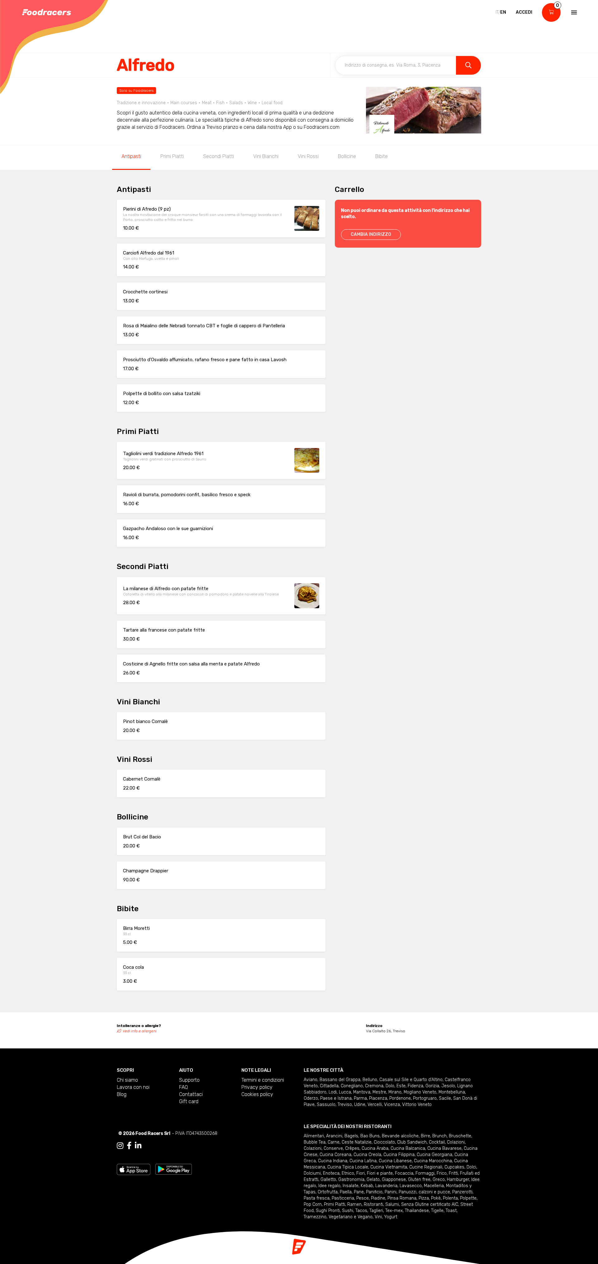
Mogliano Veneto (420, 1092)
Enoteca (331, 1173)
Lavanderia (386, 1185)
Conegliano (352, 1086)
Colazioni (456, 1142)
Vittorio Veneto (417, 1104)
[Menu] (573, 12)
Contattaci (191, 1094)
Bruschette (460, 1136)
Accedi (524, 12)
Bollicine (347, 156)
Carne (333, 1142)
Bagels (351, 1136)
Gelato (373, 1179)
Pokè (436, 1198)
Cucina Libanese (395, 1161)
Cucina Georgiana (434, 1154)
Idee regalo (329, 1185)
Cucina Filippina (399, 1154)
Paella (346, 1192)
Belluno (370, 1079)
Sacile (445, 1098)
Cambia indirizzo (371, 234)
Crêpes (352, 1148)
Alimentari (314, 1136)
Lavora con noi (133, 1087)
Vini (378, 1217)
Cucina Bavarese (444, 1148)
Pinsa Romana (401, 1198)
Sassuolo (326, 1104)
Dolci (471, 1167)
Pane (359, 1192)
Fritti (453, 1173)
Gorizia (432, 1086)
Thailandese (417, 1210)
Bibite (381, 156)
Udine (359, 1104)
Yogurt (390, 1217)
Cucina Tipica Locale (347, 1167)
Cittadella (329, 1086)
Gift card (188, 1101)
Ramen (354, 1204)
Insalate (350, 1185)
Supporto (189, 1080)
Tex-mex (394, 1210)
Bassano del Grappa (340, 1079)
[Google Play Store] (173, 1169)
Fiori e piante (380, 1173)
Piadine (378, 1198)
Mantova (361, 1092)
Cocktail (437, 1142)
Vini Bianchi (265, 156)
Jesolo (448, 1086)
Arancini (334, 1136)
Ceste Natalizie (357, 1142)
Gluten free (419, 1179)
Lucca (345, 1092)
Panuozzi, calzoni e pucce (424, 1192)
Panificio (374, 1192)
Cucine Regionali (425, 1167)
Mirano (394, 1092)
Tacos (361, 1210)
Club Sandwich (412, 1142)
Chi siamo (127, 1080)
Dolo (390, 1086)
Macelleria (434, 1185)
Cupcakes (454, 1167)
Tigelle (437, 1210)
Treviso (345, 1104)
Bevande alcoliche (400, 1136)
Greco (439, 1179)
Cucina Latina (363, 1161)
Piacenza (378, 1098)
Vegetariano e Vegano (351, 1217)
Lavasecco (411, 1185)
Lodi (333, 1092)
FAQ (183, 1087)
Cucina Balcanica (408, 1148)
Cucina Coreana (335, 1154)
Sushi (347, 1210)
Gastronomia (351, 1179)
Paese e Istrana (336, 1098)
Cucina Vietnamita (388, 1167)
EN (503, 12)
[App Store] (133, 1169)
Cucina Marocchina (433, 1161)
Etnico (348, 1173)
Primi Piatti (172, 156)
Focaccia (404, 1173)
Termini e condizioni (262, 1080)
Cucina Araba (375, 1148)
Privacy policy (257, 1087)
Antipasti (131, 156)
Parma (360, 1098)
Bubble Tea (314, 1142)
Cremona (374, 1086)
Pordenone (400, 1098)
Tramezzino (315, 1217)
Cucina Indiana (332, 1161)
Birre (425, 1136)
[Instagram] (120, 1145)
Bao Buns (370, 1136)
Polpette (468, 1198)
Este (401, 1086)
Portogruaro (425, 1098)
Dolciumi (312, 1173)
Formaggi (424, 1173)
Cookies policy (257, 1094)
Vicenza (392, 1104)
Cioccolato (384, 1142)
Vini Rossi (308, 156)
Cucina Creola (367, 1154)
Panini (390, 1192)
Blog (121, 1094)
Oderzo (311, 1098)
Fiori (360, 1173)
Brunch (439, 1136)
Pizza (424, 1198)
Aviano (310, 1079)
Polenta (450, 1198)
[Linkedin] (138, 1145)
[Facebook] (129, 1145)
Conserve (333, 1148)
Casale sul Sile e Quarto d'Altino (411, 1079)
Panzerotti (462, 1192)
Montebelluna (452, 1092)
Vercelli (375, 1104)
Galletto (328, 1179)
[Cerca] (468, 65)
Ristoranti (373, 1204)
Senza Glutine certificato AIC (429, 1204)
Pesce (362, 1198)
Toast (451, 1210)
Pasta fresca (317, 1198)
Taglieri (376, 1210)
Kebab (367, 1185)
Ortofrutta (328, 1192)
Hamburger (458, 1179)
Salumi (392, 1204)
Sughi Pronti (328, 1210)
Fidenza (415, 1086)
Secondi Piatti (218, 156)
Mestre (379, 1092)
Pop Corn (313, 1204)
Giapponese (394, 1179)
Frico (442, 1173)
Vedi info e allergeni (140, 1031)
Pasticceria (343, 1198)
